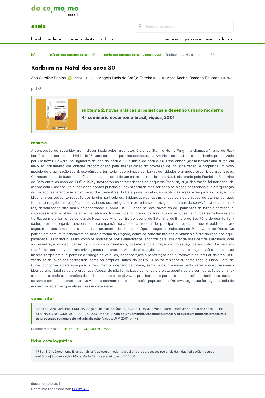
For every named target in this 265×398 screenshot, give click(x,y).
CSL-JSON (92, 329)
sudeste (54, 39)
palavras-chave (198, 39)
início (35, 55)
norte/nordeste (81, 39)
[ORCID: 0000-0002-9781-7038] (70, 78)
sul (103, 39)
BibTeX (67, 329)
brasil (36, 39)
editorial (226, 39)
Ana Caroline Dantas (48, 78)
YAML (107, 329)
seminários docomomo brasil (66, 55)
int (114, 39)
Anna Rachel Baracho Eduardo (193, 78)
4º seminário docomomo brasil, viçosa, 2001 (127, 55)
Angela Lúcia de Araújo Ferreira (125, 78)
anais (38, 26)
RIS (78, 329)
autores (172, 39)
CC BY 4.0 (80, 389)
